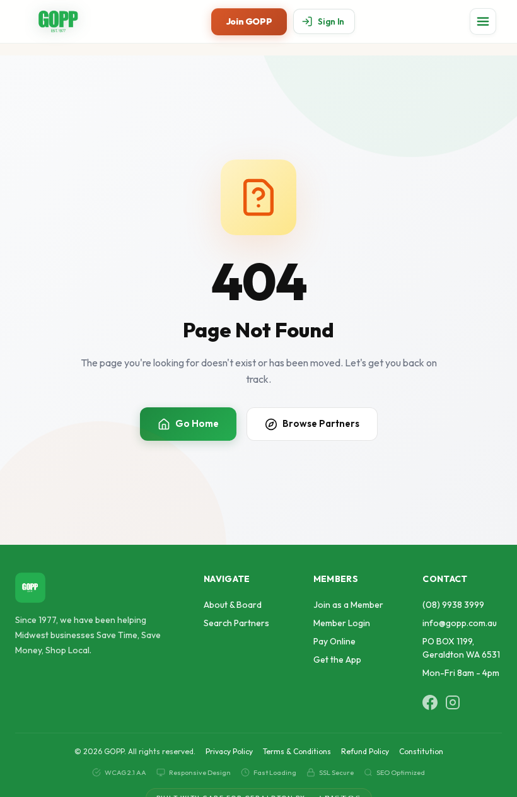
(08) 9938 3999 (453, 604)
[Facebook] (430, 702)
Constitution (421, 751)
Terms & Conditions (297, 751)
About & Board (233, 604)
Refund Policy (365, 751)
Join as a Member (348, 604)
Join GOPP (249, 21)
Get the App (337, 659)
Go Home (197, 423)
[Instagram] (452, 702)
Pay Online (334, 641)
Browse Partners (320, 423)
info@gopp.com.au (459, 623)
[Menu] (483, 21)
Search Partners (236, 623)
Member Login (341, 623)
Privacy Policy (229, 751)
